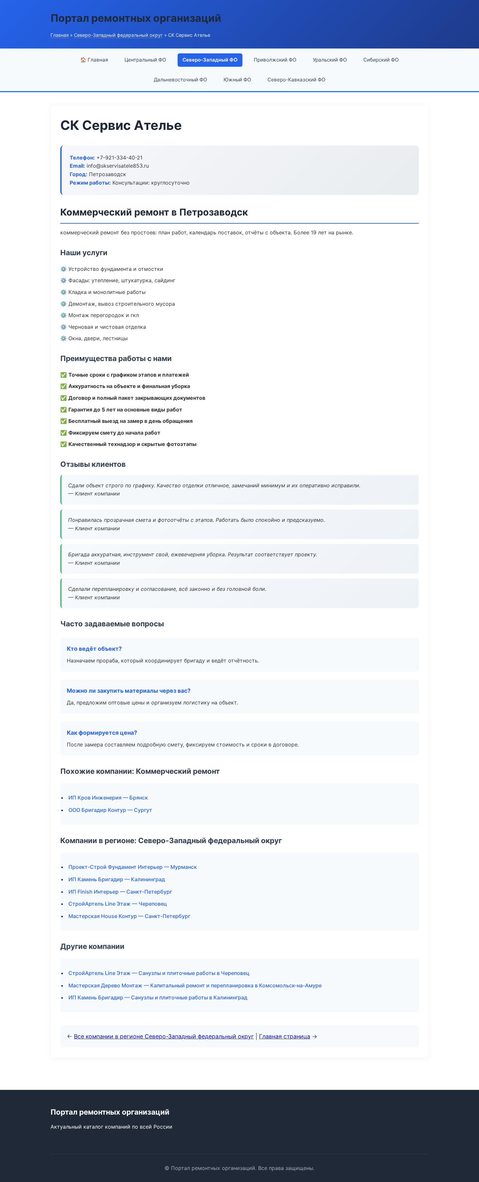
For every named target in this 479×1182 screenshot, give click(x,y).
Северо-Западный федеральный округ (118, 35)
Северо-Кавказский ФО (297, 79)
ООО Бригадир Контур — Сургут (110, 810)
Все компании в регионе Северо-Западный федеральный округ (164, 1036)
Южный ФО (237, 79)
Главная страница (284, 1036)
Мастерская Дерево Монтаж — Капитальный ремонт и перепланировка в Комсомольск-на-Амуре (195, 985)
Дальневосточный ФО (180, 79)
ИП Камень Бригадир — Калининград (116, 879)
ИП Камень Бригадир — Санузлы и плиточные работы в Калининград (157, 997)
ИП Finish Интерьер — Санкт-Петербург (120, 891)
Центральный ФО (145, 60)
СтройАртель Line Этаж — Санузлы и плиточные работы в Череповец (158, 973)
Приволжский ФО (275, 60)
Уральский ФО (330, 60)
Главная (60, 35)
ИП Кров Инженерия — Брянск (108, 797)
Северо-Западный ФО (210, 60)
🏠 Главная (94, 60)
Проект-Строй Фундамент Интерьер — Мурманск (132, 867)
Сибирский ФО (381, 60)
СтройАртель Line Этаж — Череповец (117, 903)
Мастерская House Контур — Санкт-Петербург (129, 916)
